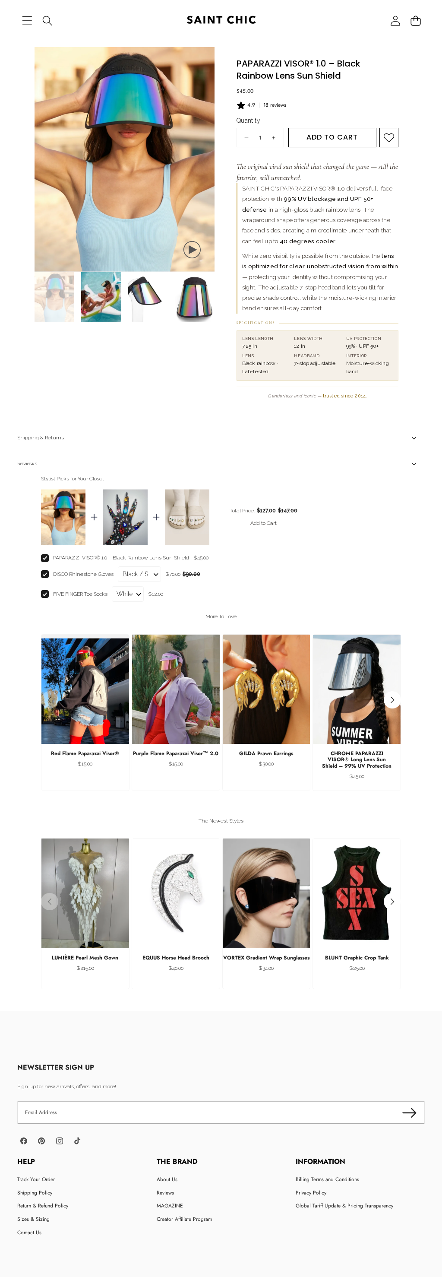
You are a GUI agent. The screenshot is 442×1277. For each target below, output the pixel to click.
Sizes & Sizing (33, 1219)
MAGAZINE (170, 1206)
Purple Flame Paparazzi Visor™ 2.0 (175, 753)
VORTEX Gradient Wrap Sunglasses (266, 958)
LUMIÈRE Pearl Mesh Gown (85, 958)
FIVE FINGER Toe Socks (80, 594)
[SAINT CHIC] (221, 21)
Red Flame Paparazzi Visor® (85, 753)
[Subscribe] (409, 1113)
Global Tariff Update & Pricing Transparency (344, 1206)
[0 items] (415, 20)
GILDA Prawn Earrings (266, 753)
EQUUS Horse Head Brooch (175, 958)
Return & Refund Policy (42, 1206)
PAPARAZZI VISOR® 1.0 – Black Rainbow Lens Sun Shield (121, 558)
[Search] (47, 20)
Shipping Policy (34, 1193)
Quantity (248, 120)
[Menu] (27, 20)
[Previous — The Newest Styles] (49, 901)
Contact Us (29, 1232)
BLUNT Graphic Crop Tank (357, 958)
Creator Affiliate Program (184, 1219)
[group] (54, 297)
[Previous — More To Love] (49, 699)
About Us (167, 1179)
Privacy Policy (311, 1193)
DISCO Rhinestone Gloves (83, 574)
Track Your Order (36, 1179)
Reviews (165, 1193)
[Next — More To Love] (392, 699)
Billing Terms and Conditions (327, 1179)
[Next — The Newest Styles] (392, 901)
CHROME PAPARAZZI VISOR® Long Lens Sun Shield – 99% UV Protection (356, 760)
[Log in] (395, 20)
